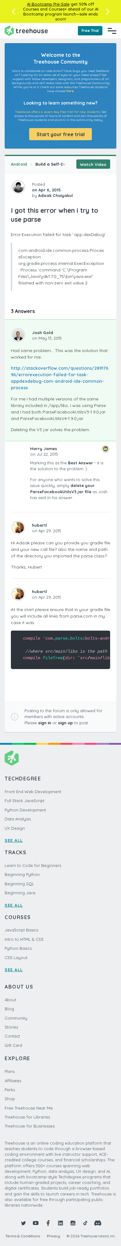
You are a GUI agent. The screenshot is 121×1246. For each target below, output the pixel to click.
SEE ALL (14, 840)
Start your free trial (61, 134)
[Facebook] (48, 1223)
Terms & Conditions (22, 1236)
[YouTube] (35, 1223)
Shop (10, 1098)
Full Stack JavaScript (24, 800)
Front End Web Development (33, 791)
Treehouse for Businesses (30, 1125)
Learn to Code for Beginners (33, 865)
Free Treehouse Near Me (29, 1107)
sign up (65, 722)
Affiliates (13, 1080)
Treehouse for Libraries (27, 1116)
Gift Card (13, 1045)
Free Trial (90, 30)
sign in (44, 722)
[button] (13, 11)
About (10, 999)
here (70, 91)
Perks (10, 1089)
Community (16, 1018)
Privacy (53, 1236)
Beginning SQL (19, 883)
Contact (12, 1036)
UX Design (15, 828)
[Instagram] (73, 1223)
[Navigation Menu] (112, 30)
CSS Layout (16, 957)
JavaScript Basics (21, 929)
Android (19, 164)
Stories (11, 1027)
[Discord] (97, 1223)
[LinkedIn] (60, 1223)
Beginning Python (22, 874)
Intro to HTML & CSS (24, 939)
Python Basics (18, 948)
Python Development (25, 809)
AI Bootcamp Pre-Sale (48, 4)
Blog (9, 1008)
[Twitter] (23, 1223)
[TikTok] (85, 1223)
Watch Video (93, 164)
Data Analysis (18, 818)
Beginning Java (20, 892)
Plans (10, 1071)
